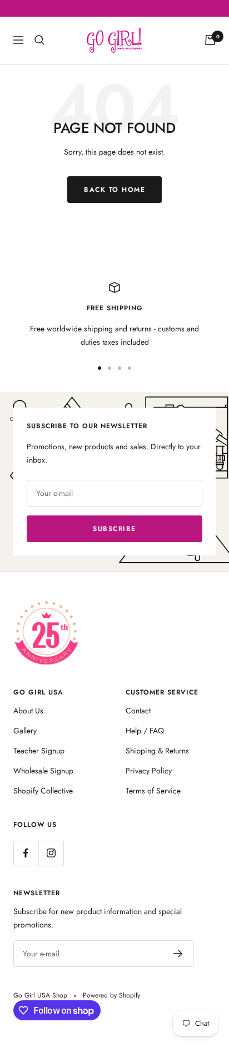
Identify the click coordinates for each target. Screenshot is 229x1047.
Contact (138, 710)
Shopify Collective (43, 790)
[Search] (39, 40)
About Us (28, 710)
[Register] (178, 953)
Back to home (114, 190)
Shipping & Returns (157, 750)
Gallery (25, 730)
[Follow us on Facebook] (25, 853)
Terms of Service (153, 790)
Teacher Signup (38, 750)
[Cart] (210, 40)
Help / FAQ (145, 730)
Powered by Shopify (111, 995)
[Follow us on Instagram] (50, 853)
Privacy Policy (149, 770)
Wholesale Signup (43, 770)
